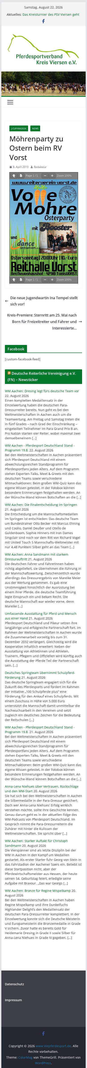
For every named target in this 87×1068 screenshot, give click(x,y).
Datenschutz (14, 984)
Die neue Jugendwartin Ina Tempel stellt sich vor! (44, 301)
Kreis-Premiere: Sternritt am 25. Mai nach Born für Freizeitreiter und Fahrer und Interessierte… (42, 322)
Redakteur (40, 167)
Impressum (13, 1000)
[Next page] (21, 175)
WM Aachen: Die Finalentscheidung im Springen (41, 505)
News (35, 128)
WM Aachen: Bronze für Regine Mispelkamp (38, 890)
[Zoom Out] (45, 175)
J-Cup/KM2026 (18, 128)
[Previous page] (13, 175)
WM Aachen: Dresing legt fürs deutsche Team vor (42, 391)
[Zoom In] (52, 175)
